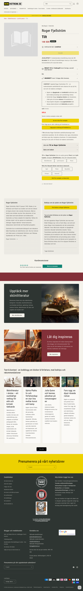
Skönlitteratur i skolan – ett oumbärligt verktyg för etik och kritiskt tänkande (13, 398)
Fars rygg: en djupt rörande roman (70, 393)
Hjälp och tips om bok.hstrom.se (12, 549)
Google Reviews (46, 15)
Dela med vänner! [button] (48, 184)
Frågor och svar (8, 486)
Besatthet (67, 169)
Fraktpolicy (62, 587)
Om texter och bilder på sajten (11, 492)
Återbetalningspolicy (38, 587)
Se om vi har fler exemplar (60, 120)
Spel (47, 169)
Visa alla (41, 449)
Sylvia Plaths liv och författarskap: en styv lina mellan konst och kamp (32, 397)
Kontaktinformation (70, 587)
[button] (13, 8)
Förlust (47, 173)
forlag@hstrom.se (35, 546)
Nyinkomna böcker (8, 489)
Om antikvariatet (8, 495)
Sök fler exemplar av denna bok (60, 178)
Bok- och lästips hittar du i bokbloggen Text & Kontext (15, 535)
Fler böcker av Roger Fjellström (60, 207)
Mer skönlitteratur (17, 315)
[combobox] (58, 4)
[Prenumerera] (54, 467)
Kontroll (57, 173)
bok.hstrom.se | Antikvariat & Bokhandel (16, 587)
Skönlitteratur (48, 160)
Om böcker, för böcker (9, 547)
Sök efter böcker (8, 483)
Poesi (71, 160)
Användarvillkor (55, 587)
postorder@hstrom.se (36, 537)
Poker (57, 169)
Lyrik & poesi (60, 160)
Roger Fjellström (11, 239)
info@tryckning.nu (35, 541)
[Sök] (70, 4)
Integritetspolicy (46, 587)
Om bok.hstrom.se (8, 481)
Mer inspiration (54, 354)
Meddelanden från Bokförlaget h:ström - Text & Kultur (15, 543)
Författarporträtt (8, 539)
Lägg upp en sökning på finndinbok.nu (60, 127)
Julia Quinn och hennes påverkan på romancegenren (50, 395)
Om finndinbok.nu (8, 503)
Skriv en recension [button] (52, 266)
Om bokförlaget (8, 498)
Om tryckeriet (7, 500)
